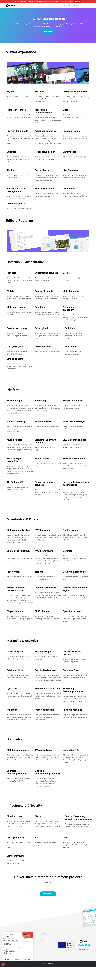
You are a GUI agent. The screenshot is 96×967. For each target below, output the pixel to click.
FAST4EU (76, 5)
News (82, 5)
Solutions (60, 5)
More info (77, 1)
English (88, 5)
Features (53, 5)
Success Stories (68, 5)
